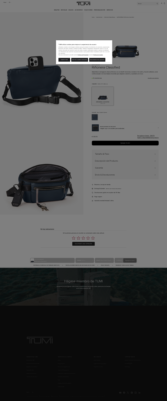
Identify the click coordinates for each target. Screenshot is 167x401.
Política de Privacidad (83, 54)
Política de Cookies (98, 54)
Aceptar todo (64, 59)
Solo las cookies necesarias (79, 59)
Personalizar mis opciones (97, 59)
